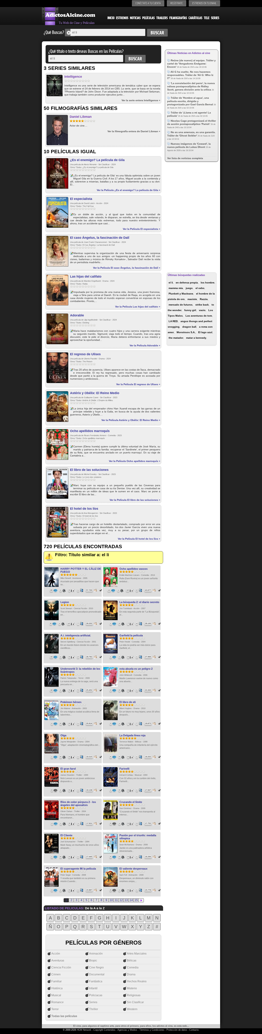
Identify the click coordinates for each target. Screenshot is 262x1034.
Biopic (93, 960)
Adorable (77, 315)
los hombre (207, 282)
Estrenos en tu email (204, 3)
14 (131, 900)
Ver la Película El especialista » (141, 229)
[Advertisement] (191, 216)
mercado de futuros (180, 304)
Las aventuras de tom (199, 315)
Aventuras (57, 960)
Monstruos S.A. (186, 332)
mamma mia (176, 288)
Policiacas (95, 995)
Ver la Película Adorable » (145, 345)
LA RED (173, 321)
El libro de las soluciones (89, 470)
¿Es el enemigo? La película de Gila (97, 160)
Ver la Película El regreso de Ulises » (138, 384)
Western (132, 1009)
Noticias (135, 18)
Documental (96, 974)
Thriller (93, 1009)
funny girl (190, 310)
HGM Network (84, 1029)
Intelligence (73, 76)
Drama (131, 974)
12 (121, 900)
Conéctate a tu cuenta (148, 3)
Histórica (57, 988)
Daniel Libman (81, 116)
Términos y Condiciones (152, 1029)
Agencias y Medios (127, 1029)
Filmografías (178, 18)
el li (171, 282)
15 (136, 900)
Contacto (194, 1029)
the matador (176, 337)
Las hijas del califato (85, 276)
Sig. (141, 900)
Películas (148, 18)
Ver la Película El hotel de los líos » (139, 538)
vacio (202, 310)
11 (116, 900)
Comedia (132, 967)
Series (215, 18)
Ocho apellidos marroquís (90, 431)
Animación (96, 953)
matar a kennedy (196, 337)
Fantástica (95, 981)
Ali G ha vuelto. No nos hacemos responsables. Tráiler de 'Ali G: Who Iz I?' (190, 75)
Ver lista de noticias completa (185, 158)
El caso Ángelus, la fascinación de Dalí (99, 237)
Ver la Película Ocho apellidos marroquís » (134, 461)
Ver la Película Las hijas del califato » (137, 306)
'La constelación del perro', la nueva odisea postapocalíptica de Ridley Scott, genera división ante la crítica (191, 86)
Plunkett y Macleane (181, 293)
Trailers (162, 18)
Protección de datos (176, 1029)
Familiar (56, 981)
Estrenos (122, 18)
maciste (192, 299)
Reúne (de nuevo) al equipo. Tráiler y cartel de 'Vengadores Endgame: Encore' (191, 63)
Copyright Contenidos (104, 1029)
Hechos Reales (137, 981)
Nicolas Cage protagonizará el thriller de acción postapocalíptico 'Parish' (191, 122)
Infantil (93, 988)
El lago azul (205, 332)
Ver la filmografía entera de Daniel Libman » (133, 131)
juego (189, 288)
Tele (206, 18)
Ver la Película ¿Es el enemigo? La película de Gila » (128, 190)
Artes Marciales (137, 953)
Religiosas (133, 995)
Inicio (110, 18)
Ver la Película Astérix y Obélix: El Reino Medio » (130, 420)
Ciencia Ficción (61, 967)
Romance (57, 1002)
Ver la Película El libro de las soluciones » (135, 499)
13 (126, 900)
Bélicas (131, 960)
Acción (55, 953)
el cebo (200, 288)
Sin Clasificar (135, 1002)
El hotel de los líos (84, 508)
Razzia (204, 299)
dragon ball (189, 326)
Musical (56, 995)
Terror (55, 1009)
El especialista (81, 199)
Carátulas (195, 18)
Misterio (132, 988)
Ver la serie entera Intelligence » (141, 100)
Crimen (56, 974)
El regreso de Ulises (85, 354)
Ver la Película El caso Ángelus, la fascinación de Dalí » (126, 267)
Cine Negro (96, 967)
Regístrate (176, 3)
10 (111, 900)
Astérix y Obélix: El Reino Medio (94, 393)
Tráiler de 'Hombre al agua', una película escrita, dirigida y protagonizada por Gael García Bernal (190, 101)
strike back (202, 304)
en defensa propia (187, 282)
